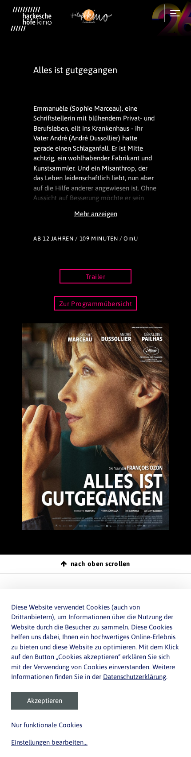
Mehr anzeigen (95, 213)
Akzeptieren (44, 700)
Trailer (95, 276)
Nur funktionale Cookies (46, 725)
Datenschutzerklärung (134, 676)
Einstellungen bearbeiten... (49, 742)
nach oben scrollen (100, 563)
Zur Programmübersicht (95, 303)
